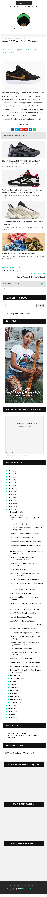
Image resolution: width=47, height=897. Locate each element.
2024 (10, 476)
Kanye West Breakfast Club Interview (25, 541)
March (13, 696)
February (14, 699)
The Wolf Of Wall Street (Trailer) (23, 589)
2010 (10, 711)
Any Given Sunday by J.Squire (22, 658)
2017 (10, 497)
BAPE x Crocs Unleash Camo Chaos (18, 253)
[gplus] (18, 6)
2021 (10, 485)
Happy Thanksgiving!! (19, 524)
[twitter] (11, 6)
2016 (10, 500)
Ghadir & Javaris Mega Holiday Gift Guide (24, 519)
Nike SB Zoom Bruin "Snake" (21, 617)
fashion (31, 50)
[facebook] (14, 6)
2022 (10, 482)
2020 (10, 488)
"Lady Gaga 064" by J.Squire (21, 593)
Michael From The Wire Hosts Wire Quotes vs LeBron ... (25, 643)
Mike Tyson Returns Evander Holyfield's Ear (26, 584)
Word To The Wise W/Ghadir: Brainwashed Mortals (22, 558)
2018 (10, 494)
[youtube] (32, 6)
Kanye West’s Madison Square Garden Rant (25, 546)
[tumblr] (36, 6)
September (15, 678)
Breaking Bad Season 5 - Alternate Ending (24, 598)
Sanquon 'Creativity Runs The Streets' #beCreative (25, 671)
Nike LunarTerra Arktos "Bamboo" (24, 666)
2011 (10, 708)
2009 (10, 714)
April (12, 693)
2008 (10, 717)
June (12, 687)
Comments (9, 52)
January (14, 702)
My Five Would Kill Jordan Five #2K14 (25, 609)
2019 (10, 491)
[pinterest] (36, 885)
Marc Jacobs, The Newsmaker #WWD (26, 625)
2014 (10, 506)
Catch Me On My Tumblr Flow (22, 537)
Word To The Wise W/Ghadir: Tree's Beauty (25, 637)
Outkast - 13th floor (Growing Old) (24, 579)
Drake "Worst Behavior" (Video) (23, 621)
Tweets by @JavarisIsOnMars (17, 313)
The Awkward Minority (7, 38)
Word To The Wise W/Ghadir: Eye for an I (26, 604)
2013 (10, 509)
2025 (10, 473)
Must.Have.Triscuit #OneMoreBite (24, 534)
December (15, 512)
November (15, 515)
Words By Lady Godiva (18, 733)
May (12, 690)
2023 (10, 479)
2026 (10, 470)
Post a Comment (11, 289)
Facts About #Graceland (20, 569)
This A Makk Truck (20, 38)
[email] (29, 6)
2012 (10, 705)
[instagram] (21, 6)
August (13, 681)
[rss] (25, 6)
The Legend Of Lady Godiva (21, 648)
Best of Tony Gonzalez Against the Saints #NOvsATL (24, 574)
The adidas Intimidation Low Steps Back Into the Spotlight (23, 223)
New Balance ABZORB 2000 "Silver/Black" (21, 161)
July (12, 684)
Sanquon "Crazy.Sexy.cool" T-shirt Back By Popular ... (26, 529)
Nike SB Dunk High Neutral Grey (23, 613)
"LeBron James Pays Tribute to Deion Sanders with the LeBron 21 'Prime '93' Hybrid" (22, 191)
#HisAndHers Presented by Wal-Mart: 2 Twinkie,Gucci (26, 552)
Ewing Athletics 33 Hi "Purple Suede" (25, 662)
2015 (10, 503)
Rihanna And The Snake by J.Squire (24, 629)
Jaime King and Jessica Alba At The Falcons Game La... (24, 564)
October (14, 675)
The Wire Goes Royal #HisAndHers (25, 632)
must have (39, 50)
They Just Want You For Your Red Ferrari (24, 653)
